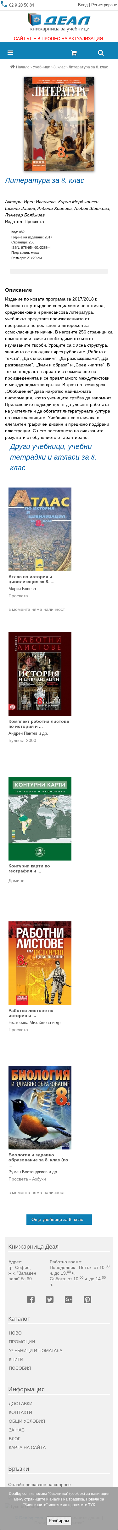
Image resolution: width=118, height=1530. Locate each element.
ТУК (91, 1505)
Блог (14, 1438)
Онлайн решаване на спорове (39, 1484)
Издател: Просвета (24, 221)
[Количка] (81, 53)
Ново (15, 1332)
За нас (17, 1429)
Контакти (20, 1412)
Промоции (22, 1341)
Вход (83, 5)
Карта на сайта (27, 1447)
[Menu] (12, 53)
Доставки (20, 1403)
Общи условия (27, 1421)
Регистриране (104, 5)
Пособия (20, 1368)
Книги (16, 1359)
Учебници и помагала (35, 1350)
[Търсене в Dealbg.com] (101, 53)
